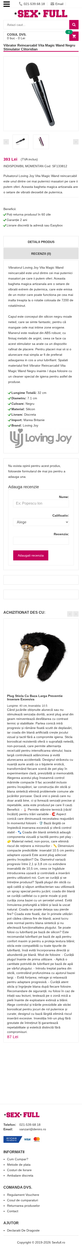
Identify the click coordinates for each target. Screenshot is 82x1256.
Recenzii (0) (41, 253)
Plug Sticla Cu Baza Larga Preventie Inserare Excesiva (35, 697)
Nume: (64, 497)
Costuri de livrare (19, 1170)
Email (59, 4)
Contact (12, 1211)
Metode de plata (19, 1164)
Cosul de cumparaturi (22, 1200)
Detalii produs (41, 242)
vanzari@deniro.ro (32, 1129)
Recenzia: (61, 534)
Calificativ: (60, 515)
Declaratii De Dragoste (23, 1230)
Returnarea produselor (23, 1205)
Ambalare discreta (20, 1175)
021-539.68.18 (34, 4)
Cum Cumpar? (17, 1159)
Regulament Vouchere (23, 1195)
